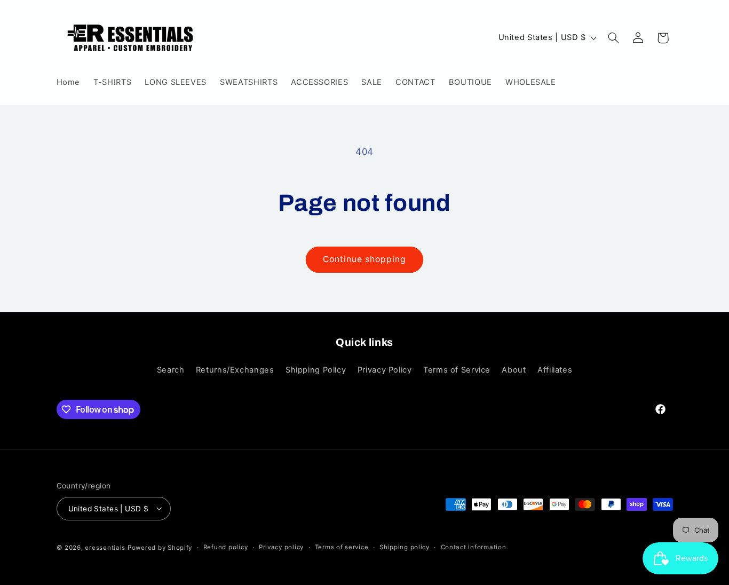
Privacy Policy (385, 369)
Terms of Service (456, 369)
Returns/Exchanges (235, 369)
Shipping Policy (316, 369)
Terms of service (342, 547)
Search (171, 369)
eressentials (106, 547)
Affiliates (554, 369)
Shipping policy (404, 547)
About (514, 369)
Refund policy (225, 547)
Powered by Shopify (160, 547)
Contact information (473, 547)
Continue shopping (365, 259)
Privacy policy (281, 547)
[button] (613, 38)
